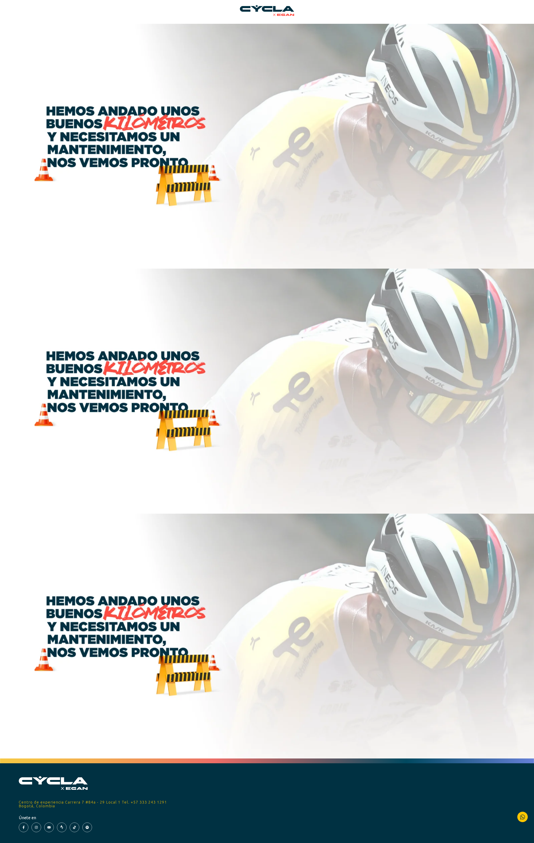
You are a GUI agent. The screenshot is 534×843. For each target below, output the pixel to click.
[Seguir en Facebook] (23, 827)
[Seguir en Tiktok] (74, 827)
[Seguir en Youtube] (49, 827)
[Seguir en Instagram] (36, 827)
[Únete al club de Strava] (62, 827)
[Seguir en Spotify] (87, 827)
